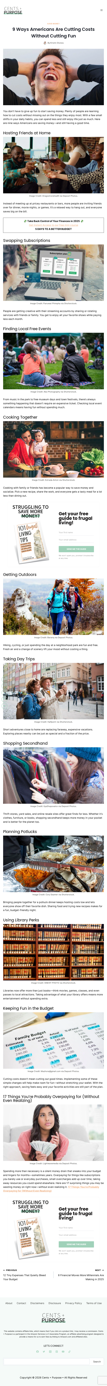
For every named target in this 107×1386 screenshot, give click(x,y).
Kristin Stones (57, 43)
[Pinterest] (56, 1351)
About (8, 1303)
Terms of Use (94, 1303)
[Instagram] (50, 1351)
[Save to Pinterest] (4, 679)
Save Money (53, 24)
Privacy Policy (73, 1303)
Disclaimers (37, 1303)
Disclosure (55, 1303)
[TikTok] (69, 1351)
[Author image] (45, 42)
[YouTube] (63, 1351)
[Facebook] (37, 1351)
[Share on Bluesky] (4, 706)
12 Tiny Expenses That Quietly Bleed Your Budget (24, 1275)
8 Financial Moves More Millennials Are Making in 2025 (81, 1275)
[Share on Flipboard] (4, 699)
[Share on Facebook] (4, 686)
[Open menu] (101, 10)
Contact (21, 1303)
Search (97, 1361)
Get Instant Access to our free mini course (53, 225)
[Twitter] (43, 1351)
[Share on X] (4, 693)
